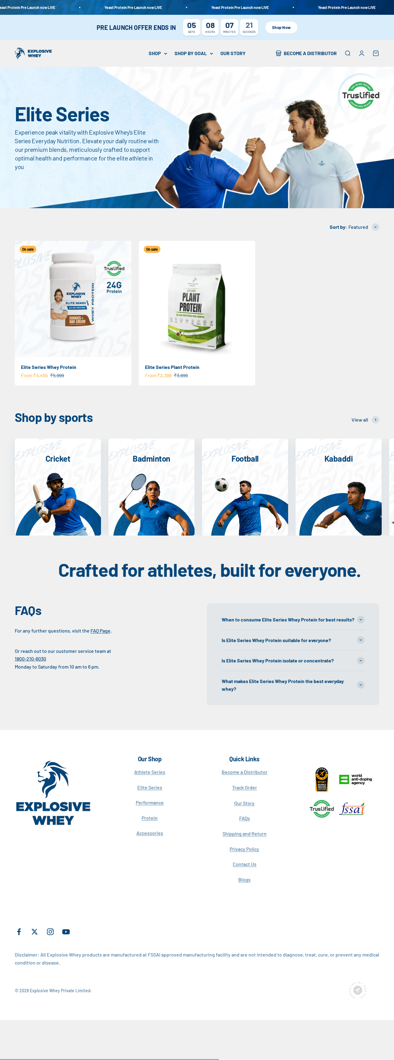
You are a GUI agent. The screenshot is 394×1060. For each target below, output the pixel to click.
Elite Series (149, 787)
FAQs (244, 818)
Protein (150, 818)
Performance (150, 802)
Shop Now (281, 27)
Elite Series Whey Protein (48, 367)
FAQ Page (100, 630)
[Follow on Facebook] (19, 932)
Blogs (244, 879)
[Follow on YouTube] (66, 932)
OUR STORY (233, 53)
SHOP (155, 53)
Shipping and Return (245, 833)
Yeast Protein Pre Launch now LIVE (110, 7)
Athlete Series (149, 772)
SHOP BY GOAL (191, 53)
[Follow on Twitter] (34, 932)
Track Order (244, 787)
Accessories (149, 833)
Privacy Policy (244, 849)
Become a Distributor (244, 772)
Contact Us (244, 864)
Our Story (244, 803)
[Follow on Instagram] (50, 932)
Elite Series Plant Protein (172, 367)
